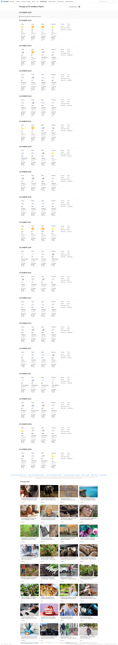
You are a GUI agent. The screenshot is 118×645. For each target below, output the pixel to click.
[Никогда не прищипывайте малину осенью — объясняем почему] (49, 553)
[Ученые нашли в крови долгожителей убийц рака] (88, 612)
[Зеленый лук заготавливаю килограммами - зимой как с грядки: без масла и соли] (49, 573)
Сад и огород (94, 475)
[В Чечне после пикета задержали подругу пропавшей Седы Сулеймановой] (88, 514)
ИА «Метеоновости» (113, 644)
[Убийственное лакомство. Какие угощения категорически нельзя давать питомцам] (29, 494)
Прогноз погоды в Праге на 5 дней (36, 475)
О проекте (71, 644)
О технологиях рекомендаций (91, 644)
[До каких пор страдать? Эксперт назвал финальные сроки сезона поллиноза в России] (69, 593)
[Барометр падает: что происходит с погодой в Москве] (69, 632)
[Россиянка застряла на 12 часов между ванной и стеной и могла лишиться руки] (29, 632)
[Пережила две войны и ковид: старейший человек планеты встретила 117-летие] (49, 514)
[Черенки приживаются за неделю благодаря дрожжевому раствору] (88, 573)
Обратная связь (101, 644)
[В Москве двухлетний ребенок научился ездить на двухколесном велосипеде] (88, 632)
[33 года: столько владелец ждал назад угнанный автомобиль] (49, 632)
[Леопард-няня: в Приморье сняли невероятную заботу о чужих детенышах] (29, 534)
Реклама (10, 644)
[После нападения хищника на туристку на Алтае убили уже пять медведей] (49, 494)
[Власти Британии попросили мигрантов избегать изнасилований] (69, 534)
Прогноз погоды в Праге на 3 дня (18, 475)
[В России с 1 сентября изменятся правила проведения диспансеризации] (29, 553)
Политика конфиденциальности (79, 644)
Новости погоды (85, 475)
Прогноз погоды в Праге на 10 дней (72, 475)
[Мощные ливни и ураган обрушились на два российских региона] (69, 573)
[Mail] (2, 1)
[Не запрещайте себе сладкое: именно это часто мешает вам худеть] (49, 612)
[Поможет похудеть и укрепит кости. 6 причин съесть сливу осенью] (88, 534)
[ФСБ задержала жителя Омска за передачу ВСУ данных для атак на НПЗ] (69, 553)
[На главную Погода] (6, 1)
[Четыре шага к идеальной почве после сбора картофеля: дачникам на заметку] (69, 514)
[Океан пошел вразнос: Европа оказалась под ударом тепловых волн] (88, 494)
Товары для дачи (103, 475)
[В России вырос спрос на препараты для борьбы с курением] (69, 612)
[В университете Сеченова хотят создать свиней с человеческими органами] (88, 553)
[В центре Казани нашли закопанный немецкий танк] (49, 534)
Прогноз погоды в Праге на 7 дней (54, 475)
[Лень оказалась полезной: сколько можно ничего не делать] (88, 593)
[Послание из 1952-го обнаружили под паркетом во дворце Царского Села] (69, 494)
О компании (6, 644)
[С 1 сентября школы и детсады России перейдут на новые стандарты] (29, 514)
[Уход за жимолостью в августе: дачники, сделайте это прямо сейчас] (29, 593)
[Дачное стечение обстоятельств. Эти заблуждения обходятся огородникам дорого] (29, 573)
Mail (2, 644)
